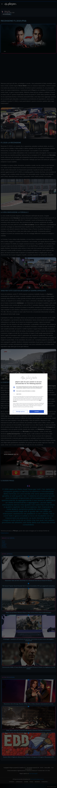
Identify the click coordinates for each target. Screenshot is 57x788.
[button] (28, 394)
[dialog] (29, 394)
